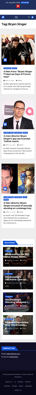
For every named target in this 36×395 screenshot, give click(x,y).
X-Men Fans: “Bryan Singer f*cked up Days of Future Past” (18, 74)
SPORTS (27, 382)
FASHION (7, 386)
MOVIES (14, 68)
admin (20, 80)
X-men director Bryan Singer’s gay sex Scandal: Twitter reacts (17, 139)
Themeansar (17, 377)
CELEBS (14, 386)
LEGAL (25, 197)
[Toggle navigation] (16, 17)
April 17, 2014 (10, 212)
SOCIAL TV (18, 390)
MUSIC (21, 386)
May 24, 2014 (10, 80)
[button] (29, 17)
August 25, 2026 (13, 260)
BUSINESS (28, 386)
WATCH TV (9, 382)
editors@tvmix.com (13, 354)
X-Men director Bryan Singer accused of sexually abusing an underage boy (18, 206)
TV (15, 382)
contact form (13, 357)
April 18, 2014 (10, 145)
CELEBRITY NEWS (8, 132)
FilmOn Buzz (7, 68)
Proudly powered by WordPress (12, 374)
